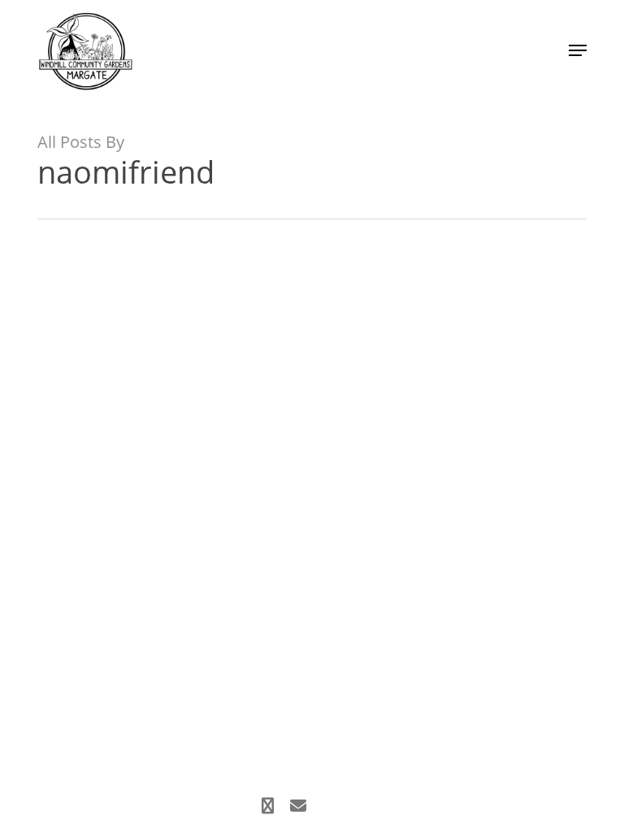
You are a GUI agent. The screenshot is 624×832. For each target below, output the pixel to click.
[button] (578, 50)
